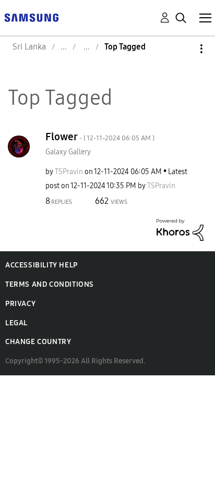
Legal (16, 323)
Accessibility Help (41, 265)
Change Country (38, 341)
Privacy (20, 303)
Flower (99, 136)
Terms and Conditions (49, 284)
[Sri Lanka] (31, 17)
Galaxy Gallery (68, 152)
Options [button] (183, 49)
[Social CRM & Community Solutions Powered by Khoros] (180, 229)
